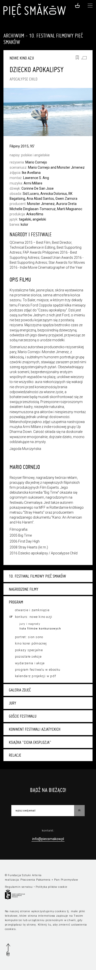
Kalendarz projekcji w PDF (35, 676)
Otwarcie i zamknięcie (32, 610)
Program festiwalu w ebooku (37, 669)
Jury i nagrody (29, 624)
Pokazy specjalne (29, 650)
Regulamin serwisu (19, 887)
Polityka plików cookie (51, 887)
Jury (12, 703)
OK (79, 810)
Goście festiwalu (22, 716)
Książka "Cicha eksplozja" (30, 742)
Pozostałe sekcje (28, 656)
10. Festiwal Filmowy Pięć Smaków (37, 576)
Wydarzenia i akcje (30, 663)
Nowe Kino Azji (22, 58)
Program (16, 602)
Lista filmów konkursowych (40, 628)
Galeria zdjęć (20, 689)
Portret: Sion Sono (29, 637)
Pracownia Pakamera (35, 879)
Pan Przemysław (66, 879)
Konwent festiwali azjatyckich (34, 729)
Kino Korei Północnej (31, 643)
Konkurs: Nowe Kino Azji (33, 617)
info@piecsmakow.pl (48, 839)
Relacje (15, 755)
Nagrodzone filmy (23, 589)
